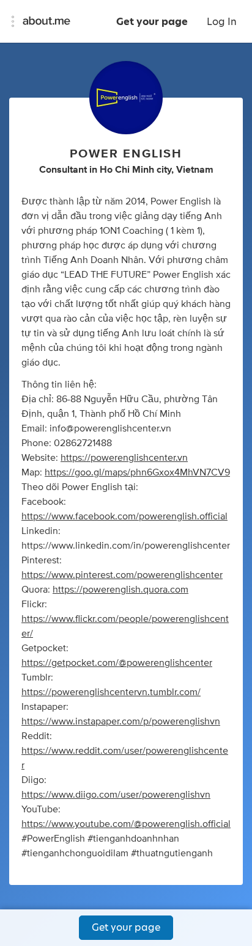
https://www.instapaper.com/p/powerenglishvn (120, 721)
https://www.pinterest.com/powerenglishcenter (122, 575)
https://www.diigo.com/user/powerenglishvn (115, 795)
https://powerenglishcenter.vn (124, 458)
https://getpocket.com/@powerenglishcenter (116, 663)
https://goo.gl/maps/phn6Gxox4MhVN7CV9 (137, 472)
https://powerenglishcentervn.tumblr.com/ (111, 692)
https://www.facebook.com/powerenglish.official (124, 516)
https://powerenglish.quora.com (120, 589)
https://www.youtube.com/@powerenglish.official (126, 824)
